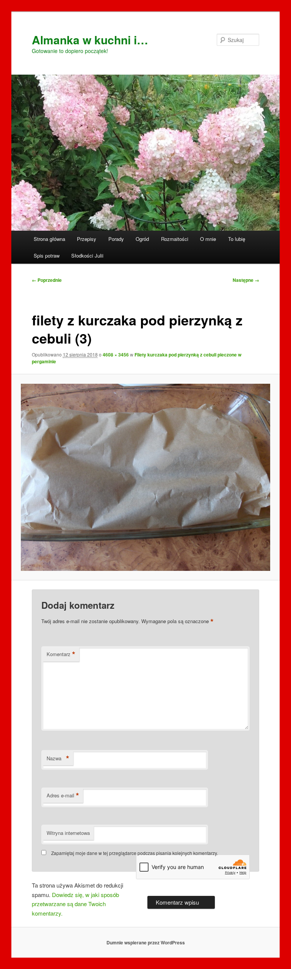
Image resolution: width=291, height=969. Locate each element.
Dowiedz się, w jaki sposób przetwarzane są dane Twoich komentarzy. (75, 904)
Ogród (142, 238)
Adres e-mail (63, 795)
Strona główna (49, 238)
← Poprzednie (47, 280)
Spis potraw (46, 255)
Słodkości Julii (87, 255)
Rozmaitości (174, 238)
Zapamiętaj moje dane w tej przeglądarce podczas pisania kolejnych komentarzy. (134, 853)
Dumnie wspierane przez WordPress (145, 942)
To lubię (236, 238)
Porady (116, 238)
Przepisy (86, 238)
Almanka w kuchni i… (90, 39)
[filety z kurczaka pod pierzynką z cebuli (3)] (146, 477)
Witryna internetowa (68, 832)
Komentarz (61, 654)
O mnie (208, 238)
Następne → (246, 280)
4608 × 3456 (116, 354)
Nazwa (58, 758)
